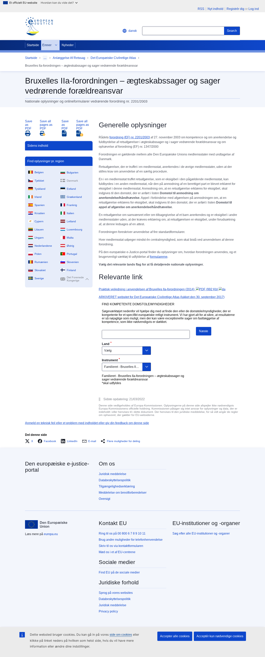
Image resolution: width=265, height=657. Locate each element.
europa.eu (51, 534)
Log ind (254, 8)
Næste (203, 331)
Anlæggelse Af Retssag (69, 57)
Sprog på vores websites (116, 592)
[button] (30, 441)
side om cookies (121, 634)
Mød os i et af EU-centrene (117, 552)
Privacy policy (108, 611)
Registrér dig (235, 8)
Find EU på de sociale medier (119, 572)
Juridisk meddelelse (112, 474)
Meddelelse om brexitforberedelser (122, 492)
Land (105, 344)
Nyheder (68, 45)
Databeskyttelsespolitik (115, 480)
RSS (201, 8)
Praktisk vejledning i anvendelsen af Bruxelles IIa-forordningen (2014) (158, 289)
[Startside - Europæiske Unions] (46, 524)
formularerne (158, 256)
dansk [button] (132, 30)
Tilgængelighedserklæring (117, 486)
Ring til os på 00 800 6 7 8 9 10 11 (122, 533)
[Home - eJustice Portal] (39, 26)
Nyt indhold (215, 8)
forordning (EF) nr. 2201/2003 (129, 137)
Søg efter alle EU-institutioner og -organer (201, 533)
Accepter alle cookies (175, 636)
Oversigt (104, 498)
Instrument (110, 360)
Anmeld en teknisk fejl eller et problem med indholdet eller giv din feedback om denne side (87, 423)
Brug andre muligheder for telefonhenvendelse (131, 539)
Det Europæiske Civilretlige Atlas (113, 57)
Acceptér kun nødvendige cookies (220, 636)
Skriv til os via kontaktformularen (121, 546)
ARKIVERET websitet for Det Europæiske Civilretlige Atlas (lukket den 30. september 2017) (161, 297)
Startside (33, 45)
